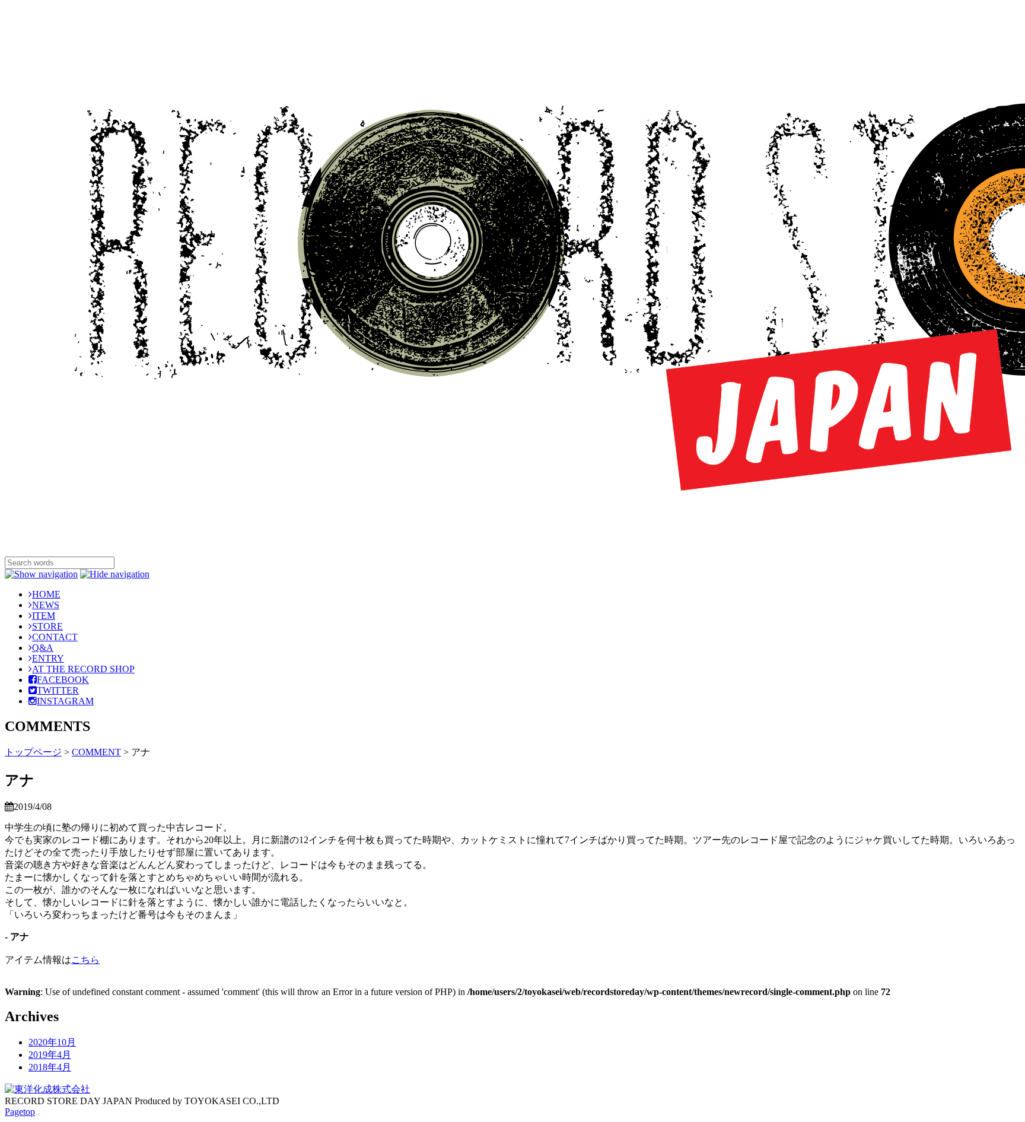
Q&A (42, 648)
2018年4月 (49, 1067)
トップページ (33, 752)
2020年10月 (52, 1042)
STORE (47, 626)
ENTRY (48, 658)
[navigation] (41, 574)
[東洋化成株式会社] (47, 1089)
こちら (85, 960)
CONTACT (55, 637)
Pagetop (20, 1112)
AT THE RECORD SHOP (83, 669)
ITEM (43, 616)
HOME (46, 594)
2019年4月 (49, 1055)
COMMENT (96, 752)
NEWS (45, 605)
